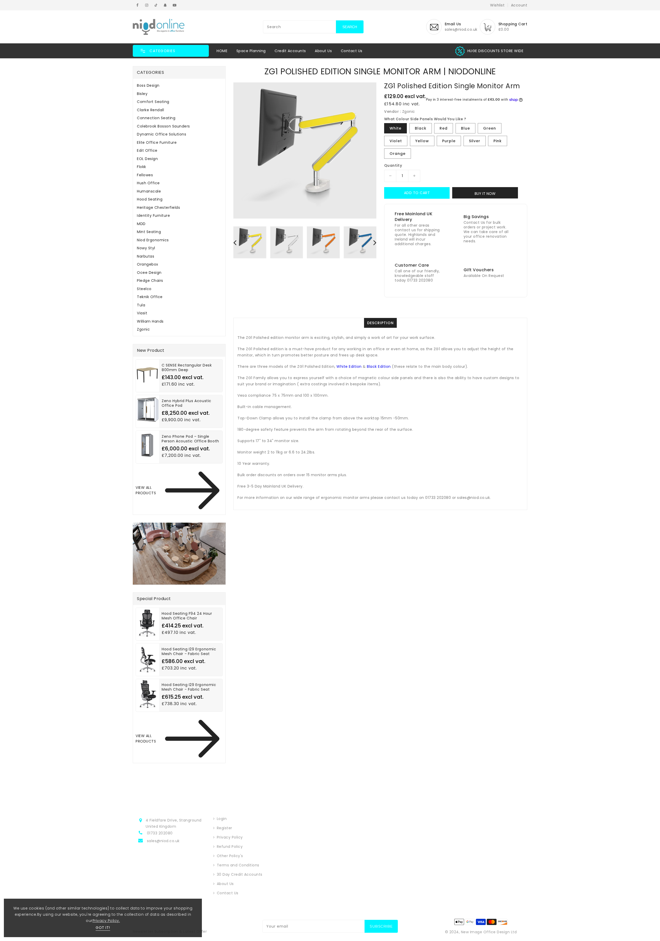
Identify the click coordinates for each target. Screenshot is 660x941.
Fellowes (145, 175)
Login (222, 818)
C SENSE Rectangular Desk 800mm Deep (187, 367)
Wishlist (497, 5)
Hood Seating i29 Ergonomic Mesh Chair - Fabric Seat (189, 651)
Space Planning (251, 50)
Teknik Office (150, 296)
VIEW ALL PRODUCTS (146, 490)
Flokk (141, 166)
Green (489, 128)
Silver (474, 140)
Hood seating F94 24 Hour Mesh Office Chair (187, 615)
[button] (171, 51)
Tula (141, 305)
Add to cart (417, 192)
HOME (222, 50)
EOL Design (147, 158)
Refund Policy (230, 846)
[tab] (179, 85)
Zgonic (143, 329)
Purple (449, 140)
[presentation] (234, 242)
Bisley (142, 93)
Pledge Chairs (150, 280)
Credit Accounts (290, 50)
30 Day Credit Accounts (239, 874)
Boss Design (148, 85)
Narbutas (145, 256)
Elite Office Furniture (157, 142)
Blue (465, 128)
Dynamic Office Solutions (161, 134)
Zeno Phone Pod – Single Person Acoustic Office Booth (190, 438)
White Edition (349, 366)
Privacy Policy (230, 837)
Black (420, 128)
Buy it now (485, 193)
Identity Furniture (153, 215)
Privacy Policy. (106, 920)
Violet (396, 140)
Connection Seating (156, 118)
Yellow (422, 140)
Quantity (393, 165)
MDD (141, 223)
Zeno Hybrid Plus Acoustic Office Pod (186, 403)
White (395, 128)
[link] (495, 50)
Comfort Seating (153, 101)
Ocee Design (149, 272)
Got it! (103, 927)
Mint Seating (149, 231)
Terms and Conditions (238, 865)
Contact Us (351, 50)
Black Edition (379, 366)
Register (224, 828)
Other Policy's (230, 855)
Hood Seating (149, 199)
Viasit (142, 313)
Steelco (144, 288)
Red (444, 128)
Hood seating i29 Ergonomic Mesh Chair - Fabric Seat (189, 687)
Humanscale (149, 191)
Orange (398, 153)
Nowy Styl (146, 248)
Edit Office (147, 150)
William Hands (150, 321)
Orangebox (147, 264)
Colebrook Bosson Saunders (163, 126)
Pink (497, 140)
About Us (323, 50)
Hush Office (148, 183)
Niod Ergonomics (153, 240)
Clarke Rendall (150, 110)
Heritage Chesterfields (158, 207)
